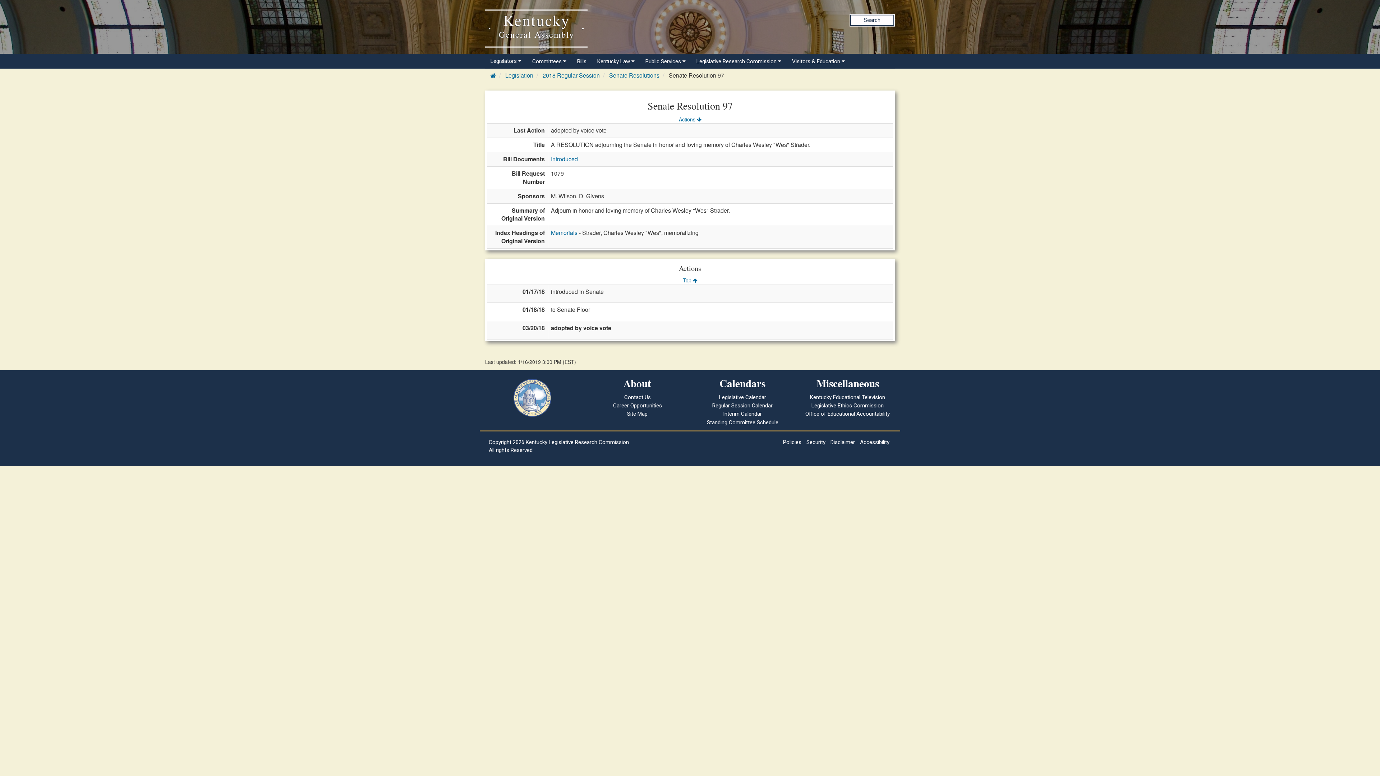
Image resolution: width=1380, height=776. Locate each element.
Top (688, 280)
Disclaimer (843, 442)
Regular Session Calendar (742, 405)
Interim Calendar (742, 414)
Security (815, 442)
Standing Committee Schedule (742, 422)
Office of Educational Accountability (847, 414)
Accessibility (874, 442)
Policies (792, 442)
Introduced (564, 159)
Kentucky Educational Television (847, 397)
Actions (688, 119)
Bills (581, 61)
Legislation (519, 75)
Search (872, 20)
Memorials (564, 232)
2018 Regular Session (571, 75)
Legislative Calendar (742, 397)
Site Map (637, 414)
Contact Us (637, 397)
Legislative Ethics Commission (847, 405)
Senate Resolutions (634, 75)
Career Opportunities (637, 405)
